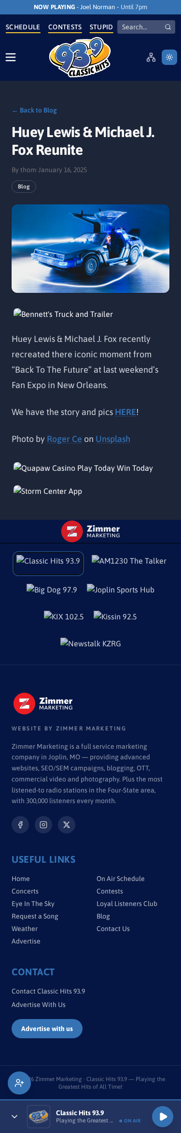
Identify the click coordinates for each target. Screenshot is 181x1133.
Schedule (23, 27)
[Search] (168, 27)
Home (21, 878)
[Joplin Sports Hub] (120, 592)
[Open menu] (10, 57)
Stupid (101, 27)
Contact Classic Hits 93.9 (48, 991)
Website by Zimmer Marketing (69, 728)
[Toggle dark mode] (169, 57)
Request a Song (35, 916)
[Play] (162, 1116)
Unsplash (113, 439)
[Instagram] (43, 824)
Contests (65, 27)
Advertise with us (47, 1028)
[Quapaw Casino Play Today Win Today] (91, 468)
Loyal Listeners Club (127, 903)
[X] (66, 824)
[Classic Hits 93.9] (79, 57)
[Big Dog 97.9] (52, 592)
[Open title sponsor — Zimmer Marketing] (90, 531)
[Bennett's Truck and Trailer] (91, 314)
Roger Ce (64, 439)
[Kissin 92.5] (115, 619)
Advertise (26, 941)
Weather (25, 928)
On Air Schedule (121, 878)
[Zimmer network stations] (151, 57)
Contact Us (113, 928)
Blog (24, 186)
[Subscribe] (19, 1083)
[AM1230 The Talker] (129, 563)
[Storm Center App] (91, 491)
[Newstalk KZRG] (90, 646)
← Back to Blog (34, 110)
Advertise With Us (39, 1004)
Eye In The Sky (33, 903)
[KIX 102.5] (64, 619)
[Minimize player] (14, 1116)
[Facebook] (20, 824)
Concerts (25, 891)
